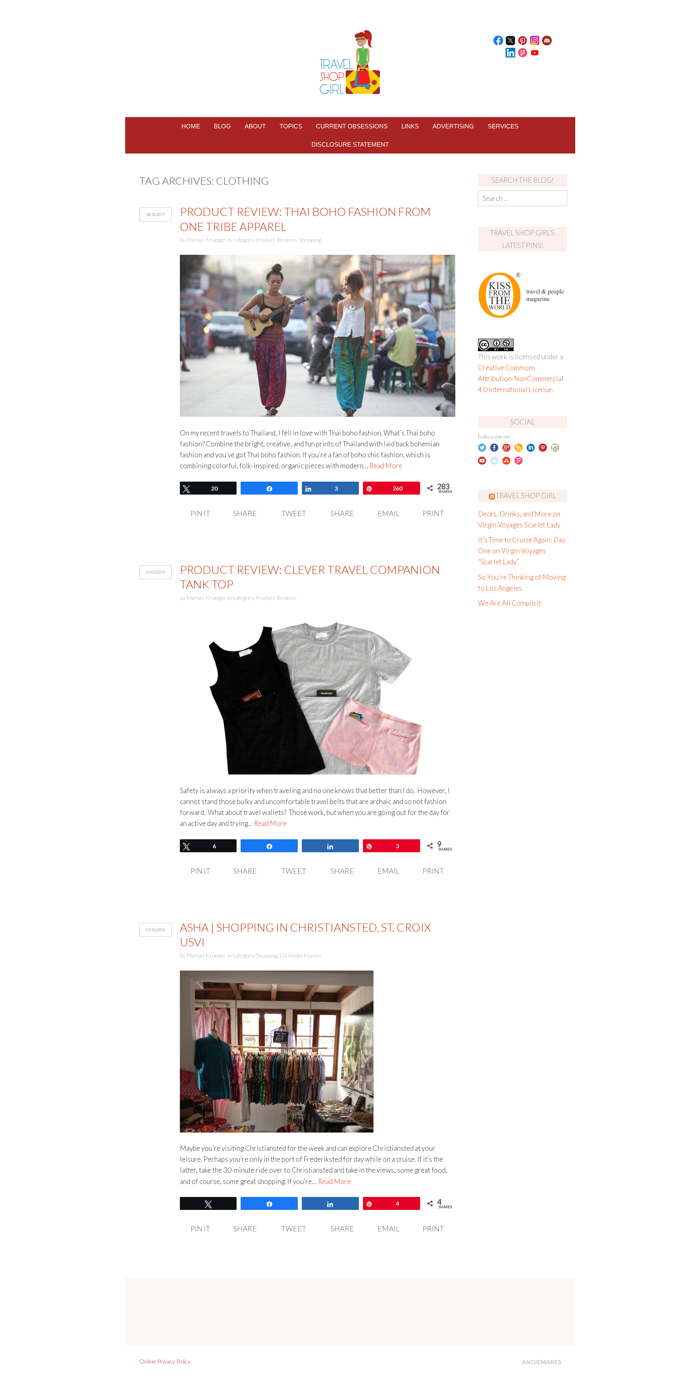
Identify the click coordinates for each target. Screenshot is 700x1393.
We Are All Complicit (509, 603)
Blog (222, 126)
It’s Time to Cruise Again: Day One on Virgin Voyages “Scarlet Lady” (521, 550)
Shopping (310, 239)
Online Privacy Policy (164, 1361)
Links (410, 126)
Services (503, 126)
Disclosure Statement (350, 144)
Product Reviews (276, 239)
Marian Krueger (206, 239)
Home (190, 126)
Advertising (453, 126)
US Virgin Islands (300, 955)
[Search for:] (522, 198)
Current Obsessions (352, 126)
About (255, 126)
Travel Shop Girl (526, 495)
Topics (291, 126)
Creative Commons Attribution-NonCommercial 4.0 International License (520, 378)
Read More (385, 465)
